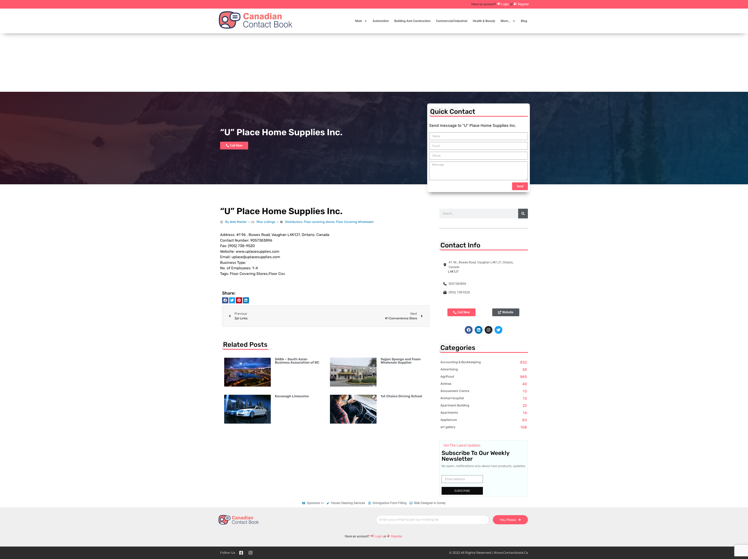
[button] (225, 300)
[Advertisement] (374, 62)
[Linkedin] (478, 330)
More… (505, 21)
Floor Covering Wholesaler (355, 222)
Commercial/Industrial (451, 21)
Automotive (381, 21)
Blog (524, 21)
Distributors (293, 222)
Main (358, 21)
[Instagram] (488, 330)
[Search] (523, 213)
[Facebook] (469, 330)
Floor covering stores (319, 222)
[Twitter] (498, 330)
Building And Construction (412, 21)
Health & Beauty (484, 21)
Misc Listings (266, 222)
